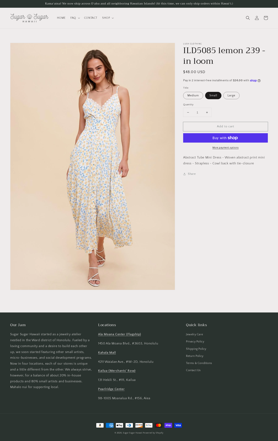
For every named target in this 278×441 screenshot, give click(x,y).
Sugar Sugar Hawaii (132, 433)
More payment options (225, 147)
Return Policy (195, 356)
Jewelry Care (194, 334)
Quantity (188, 104)
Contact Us (193, 370)
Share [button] (192, 174)
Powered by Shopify (153, 433)
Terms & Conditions (199, 363)
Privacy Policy (195, 341)
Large (231, 95)
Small (213, 95)
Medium (193, 95)
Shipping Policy (196, 349)
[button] (75, 18)
